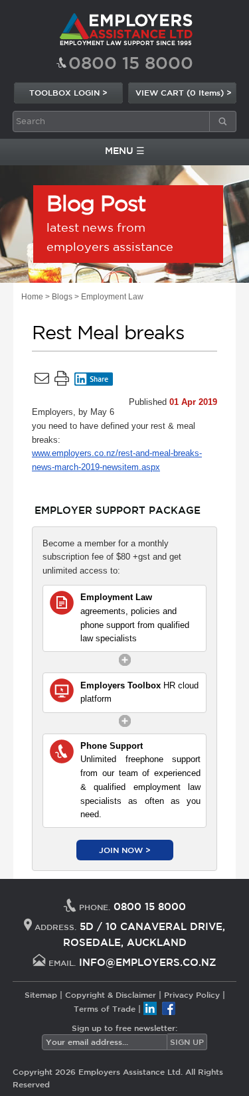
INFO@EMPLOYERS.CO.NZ (147, 962)
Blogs (62, 296)
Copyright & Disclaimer (110, 994)
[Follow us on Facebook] (168, 1007)
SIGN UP (187, 1041)
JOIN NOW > (125, 849)
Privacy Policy (192, 994)
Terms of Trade (104, 1007)
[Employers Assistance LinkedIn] (150, 1007)
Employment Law (112, 296)
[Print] (61, 381)
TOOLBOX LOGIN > (68, 92)
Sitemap (41, 994)
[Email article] (42, 381)
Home (32, 296)
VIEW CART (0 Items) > (183, 92)
